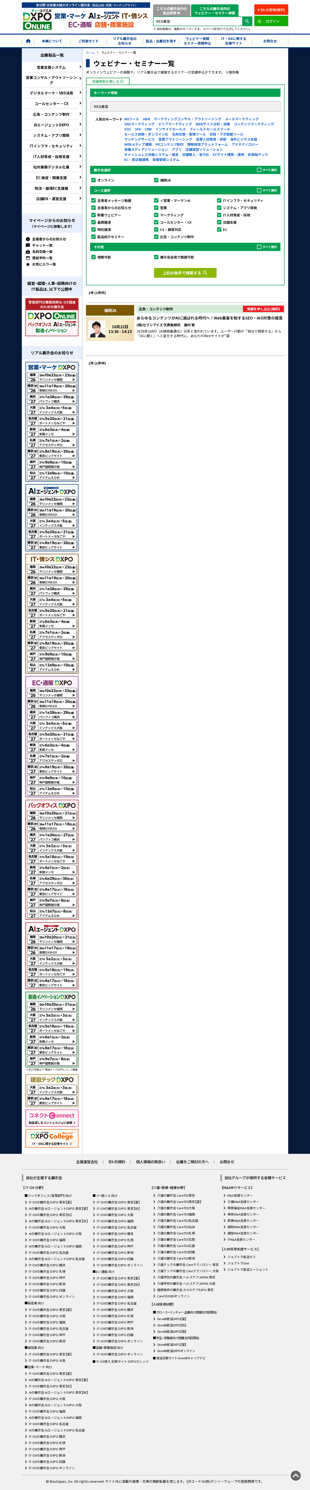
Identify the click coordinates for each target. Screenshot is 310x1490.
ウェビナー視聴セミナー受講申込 (197, 41)
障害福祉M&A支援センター (246, 1208)
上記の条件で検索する (185, 273)
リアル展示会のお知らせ (125, 41)
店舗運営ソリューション (204, 149)
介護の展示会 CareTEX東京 (176, 1195)
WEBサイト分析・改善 (212, 124)
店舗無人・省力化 (195, 154)
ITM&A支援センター (241, 1239)
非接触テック (258, 154)
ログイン (272, 21)
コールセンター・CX (51, 103)
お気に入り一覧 (44, 264)
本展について (52, 40)
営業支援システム (51, 67)
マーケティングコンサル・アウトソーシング (187, 118)
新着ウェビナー (109, 215)
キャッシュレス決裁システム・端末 (151, 154)
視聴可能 (104, 257)
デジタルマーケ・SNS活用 (51, 92)
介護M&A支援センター (243, 1201)
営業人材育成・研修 (211, 139)
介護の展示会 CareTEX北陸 (176, 1239)
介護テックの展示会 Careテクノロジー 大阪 (188, 1271)
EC (225, 229)
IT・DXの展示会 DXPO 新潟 (47, 1284)
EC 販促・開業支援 (51, 177)
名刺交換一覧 (42, 251)
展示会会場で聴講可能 (177, 257)
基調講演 (104, 222)
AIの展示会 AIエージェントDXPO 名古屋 (57, 1258)
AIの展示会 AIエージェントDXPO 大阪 (55, 1233)
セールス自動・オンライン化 (146, 134)
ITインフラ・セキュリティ (51, 145)
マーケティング (172, 215)
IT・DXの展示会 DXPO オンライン (52, 1296)
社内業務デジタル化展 (51, 166)
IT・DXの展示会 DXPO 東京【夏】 (50, 1202)
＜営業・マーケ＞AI (175, 200)
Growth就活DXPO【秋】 (171, 1325)
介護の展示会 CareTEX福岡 (176, 1214)
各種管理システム (165, 159)
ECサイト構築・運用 (228, 154)
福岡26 (165, 180)
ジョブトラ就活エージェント (247, 1269)
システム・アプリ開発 (51, 135)
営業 (163, 207)
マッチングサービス (139, 139)
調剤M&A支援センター (243, 1226)
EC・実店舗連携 (136, 159)
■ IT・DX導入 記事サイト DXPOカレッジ (121, 1361)
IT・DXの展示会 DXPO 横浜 (47, 1265)
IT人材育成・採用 (236, 215)
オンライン (105, 180)
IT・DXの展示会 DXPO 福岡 (47, 1240)
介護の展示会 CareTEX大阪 (176, 1208)
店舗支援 (230, 222)
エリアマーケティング (175, 124)
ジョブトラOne (238, 1263)
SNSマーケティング (139, 124)
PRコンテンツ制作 (169, 144)
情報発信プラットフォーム (207, 144)
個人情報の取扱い (150, 1161)
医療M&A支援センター (243, 1220)
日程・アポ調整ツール (226, 134)
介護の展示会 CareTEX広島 (176, 1245)
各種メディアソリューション (146, 149)
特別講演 (104, 229)
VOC (127, 129)
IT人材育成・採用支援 (51, 156)
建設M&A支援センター (243, 1233)
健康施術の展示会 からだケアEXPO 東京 (185, 1289)
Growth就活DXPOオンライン (176, 1350)
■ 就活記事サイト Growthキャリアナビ (179, 1358)
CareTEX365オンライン (173, 1296)
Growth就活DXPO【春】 (171, 1331)
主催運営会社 (87, 1161)
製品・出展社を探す (161, 40)
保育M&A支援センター (243, 1214)
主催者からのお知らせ (49, 238)
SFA (138, 129)
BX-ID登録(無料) (273, 9)
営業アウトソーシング (175, 139)
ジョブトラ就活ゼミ (241, 1256)
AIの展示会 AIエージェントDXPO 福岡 (55, 1246)
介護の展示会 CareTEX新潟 (176, 1258)
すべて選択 (270, 170)
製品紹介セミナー (110, 236)
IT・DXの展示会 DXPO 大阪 (47, 1227)
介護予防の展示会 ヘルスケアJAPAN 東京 (186, 1277)
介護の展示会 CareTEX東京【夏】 (179, 1201)
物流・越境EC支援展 (51, 188)
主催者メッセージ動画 (114, 200)
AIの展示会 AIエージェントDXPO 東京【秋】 (58, 1221)
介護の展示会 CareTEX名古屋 (177, 1220)
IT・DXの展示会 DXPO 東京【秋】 (50, 1214)
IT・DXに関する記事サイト (233, 41)
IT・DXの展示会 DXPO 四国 (47, 1290)
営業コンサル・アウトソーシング (51, 80)
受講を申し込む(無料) (263, 308)
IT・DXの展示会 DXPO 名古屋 (49, 1252)
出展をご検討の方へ (192, 1161)
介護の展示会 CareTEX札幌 (176, 1233)
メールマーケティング (242, 118)
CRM (148, 129)
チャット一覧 (42, 245)
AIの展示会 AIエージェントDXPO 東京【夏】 (58, 1208)
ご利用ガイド (88, 40)
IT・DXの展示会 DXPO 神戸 (47, 1277)
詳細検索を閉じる (108, 81)
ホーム (90, 52)
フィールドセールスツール (209, 129)
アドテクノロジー (245, 144)
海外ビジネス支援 (243, 139)
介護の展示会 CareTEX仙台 (176, 1226)
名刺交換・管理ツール (189, 134)
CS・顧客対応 (170, 229)
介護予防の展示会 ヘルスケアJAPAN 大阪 (186, 1283)
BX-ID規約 (117, 1161)
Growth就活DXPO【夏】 (171, 1318)
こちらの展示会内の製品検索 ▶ (171, 10)
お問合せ (270, 40)
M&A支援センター (240, 1195)
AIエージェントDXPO (51, 124)
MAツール (131, 118)
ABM (146, 118)
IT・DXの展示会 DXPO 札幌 (47, 1271)
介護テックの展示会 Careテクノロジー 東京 (188, 1264)
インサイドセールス (170, 129)
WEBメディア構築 (138, 144)
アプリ (177, 149)
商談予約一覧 (42, 257)
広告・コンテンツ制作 (51, 114)
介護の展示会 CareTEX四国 (176, 1252)
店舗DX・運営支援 (51, 198)
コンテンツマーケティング (254, 124)
